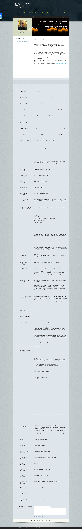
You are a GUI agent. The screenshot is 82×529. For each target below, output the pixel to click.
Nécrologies (20, 17)
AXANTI (39, 527)
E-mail (44, 507)
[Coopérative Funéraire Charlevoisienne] (22, 5)
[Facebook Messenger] (1, 15)
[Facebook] (1, 14)
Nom (35, 507)
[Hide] (0, 20)
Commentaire (36, 510)
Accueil (15, 17)
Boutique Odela (42, 17)
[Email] (1, 18)
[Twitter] (1, 17)
